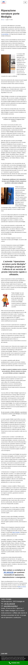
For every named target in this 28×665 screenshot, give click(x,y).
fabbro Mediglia (15, 532)
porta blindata (5, 34)
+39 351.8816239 (9, 604)
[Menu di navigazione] (25, 2)
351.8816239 (8, 572)
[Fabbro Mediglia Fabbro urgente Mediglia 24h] (3, 2)
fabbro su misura (22, 586)
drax (3, 19)
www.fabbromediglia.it (11, 606)
